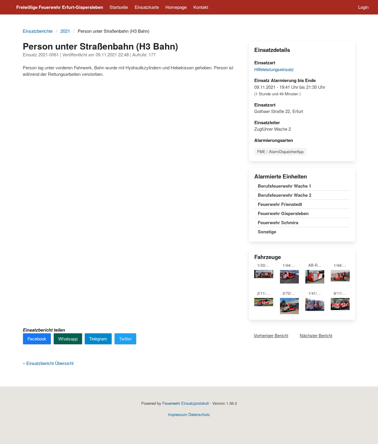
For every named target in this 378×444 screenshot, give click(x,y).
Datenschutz (199, 414)
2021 (65, 31)
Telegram (98, 338)
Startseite (119, 7)
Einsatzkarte (147, 7)
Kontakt (200, 7)
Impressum (177, 414)
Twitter (125, 338)
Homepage (176, 7)
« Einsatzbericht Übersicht (48, 363)
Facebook (36, 338)
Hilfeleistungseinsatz (274, 69)
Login (363, 7)
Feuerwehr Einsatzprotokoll (185, 403)
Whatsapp (68, 338)
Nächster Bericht (316, 335)
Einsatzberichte (38, 31)
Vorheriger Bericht (271, 335)
